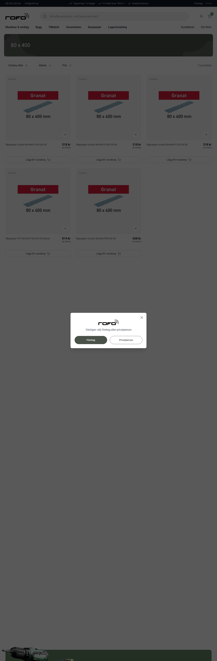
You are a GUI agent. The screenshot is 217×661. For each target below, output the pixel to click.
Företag (91, 340)
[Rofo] (108, 322)
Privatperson (126, 340)
